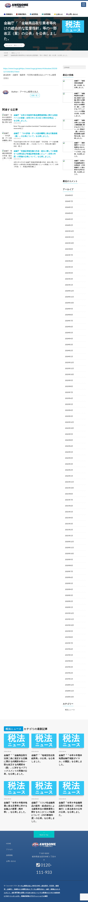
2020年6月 (69, 577)
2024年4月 (69, 339)
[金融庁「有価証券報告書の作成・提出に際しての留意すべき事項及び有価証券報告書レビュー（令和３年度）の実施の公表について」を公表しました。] (7, 155)
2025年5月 (69, 267)
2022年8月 (69, 440)
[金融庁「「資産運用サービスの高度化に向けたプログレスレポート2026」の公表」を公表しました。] (68, 147)
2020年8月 (69, 565)
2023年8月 (69, 386)
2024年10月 (69, 303)
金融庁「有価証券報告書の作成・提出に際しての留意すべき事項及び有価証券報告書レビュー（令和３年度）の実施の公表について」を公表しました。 (36, 154)
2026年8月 (69, 195)
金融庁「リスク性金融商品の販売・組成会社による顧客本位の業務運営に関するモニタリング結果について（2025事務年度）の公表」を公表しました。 (43, 811)
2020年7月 (69, 571)
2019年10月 (69, 625)
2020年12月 (69, 542)
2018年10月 (69, 697)
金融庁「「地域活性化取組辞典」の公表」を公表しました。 (43, 758)
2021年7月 (69, 500)
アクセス (9, 849)
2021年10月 (69, 488)
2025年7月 (69, 255)
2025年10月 (69, 243)
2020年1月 (69, 607)
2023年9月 (69, 380)
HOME (8, 843)
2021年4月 (69, 518)
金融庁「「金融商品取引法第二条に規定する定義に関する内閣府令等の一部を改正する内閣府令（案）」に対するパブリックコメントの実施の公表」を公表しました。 (79, 104)
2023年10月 (69, 374)
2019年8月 (69, 637)
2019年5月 (69, 655)
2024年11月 (69, 297)
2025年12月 (69, 231)
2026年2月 (69, 225)
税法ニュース (18, 45)
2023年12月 (69, 362)
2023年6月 (69, 398)
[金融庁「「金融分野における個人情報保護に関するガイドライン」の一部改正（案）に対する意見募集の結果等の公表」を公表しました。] (68, 124)
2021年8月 (69, 494)
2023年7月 (69, 392)
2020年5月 (69, 583)
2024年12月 (69, 291)
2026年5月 (69, 207)
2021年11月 (69, 482)
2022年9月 (69, 434)
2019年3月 (69, 667)
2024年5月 (69, 333)
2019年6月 (69, 649)
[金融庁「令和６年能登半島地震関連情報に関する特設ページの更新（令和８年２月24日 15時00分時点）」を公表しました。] (7, 119)
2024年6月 (69, 327)
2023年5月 (69, 404)
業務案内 (9, 14)
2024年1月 (69, 356)
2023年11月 (69, 368)
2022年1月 (69, 476)
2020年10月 (69, 553)
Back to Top (44, 835)
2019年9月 (69, 631)
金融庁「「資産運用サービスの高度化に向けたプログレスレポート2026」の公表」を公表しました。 (79, 149)
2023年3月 (69, 416)
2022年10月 (69, 428)
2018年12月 (69, 685)
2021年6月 (69, 506)
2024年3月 (69, 344)
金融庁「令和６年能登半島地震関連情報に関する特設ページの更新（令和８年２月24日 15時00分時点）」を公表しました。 (36, 118)
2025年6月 (69, 261)
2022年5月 (69, 452)
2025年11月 (69, 237)
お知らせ (59, 14)
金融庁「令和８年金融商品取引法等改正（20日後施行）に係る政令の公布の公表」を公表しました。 (79, 167)
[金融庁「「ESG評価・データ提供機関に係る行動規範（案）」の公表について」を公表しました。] (7, 137)
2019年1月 (69, 679)
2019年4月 (69, 661)
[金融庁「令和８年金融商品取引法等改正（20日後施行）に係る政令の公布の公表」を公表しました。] (68, 165)
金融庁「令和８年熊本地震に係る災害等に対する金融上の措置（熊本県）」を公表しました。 (15, 807)
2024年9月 (69, 309)
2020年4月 (69, 589)
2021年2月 (69, 530)
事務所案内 (22, 14)
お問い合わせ (73, 14)
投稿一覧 (34, 95)
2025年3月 (69, 279)
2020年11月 (69, 547)
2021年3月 (69, 524)
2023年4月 (69, 410)
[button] (83, 4)
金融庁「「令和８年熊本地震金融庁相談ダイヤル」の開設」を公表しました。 (70, 760)
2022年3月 (69, 464)
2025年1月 (69, 285)
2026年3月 (69, 219)
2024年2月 (69, 350)
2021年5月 (69, 512)
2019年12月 (69, 613)
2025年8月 (69, 249)
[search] (84, 67)
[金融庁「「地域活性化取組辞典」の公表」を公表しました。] (68, 85)
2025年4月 (69, 273)
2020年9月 (69, 559)
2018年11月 (69, 691)
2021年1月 (69, 536)
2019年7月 (69, 643)
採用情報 (47, 14)
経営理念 (34, 14)
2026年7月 (69, 201)
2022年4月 (69, 458)
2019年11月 (69, 619)
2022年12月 (69, 422)
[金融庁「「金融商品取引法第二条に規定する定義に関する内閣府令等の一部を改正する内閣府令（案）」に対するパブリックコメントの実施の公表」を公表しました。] (68, 97)
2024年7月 (69, 321)
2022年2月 (69, 470)
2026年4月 (69, 213)
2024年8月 (69, 315)
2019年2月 (69, 673)
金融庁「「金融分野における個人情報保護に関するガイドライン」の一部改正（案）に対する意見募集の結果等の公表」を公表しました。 (79, 129)
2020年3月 (69, 595)
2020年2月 (69, 601)
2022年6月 (69, 446)
